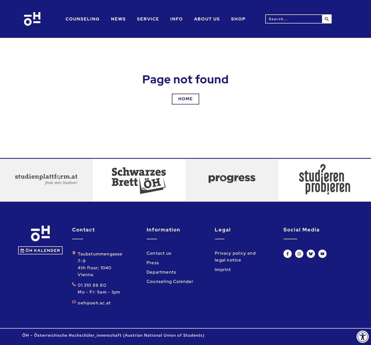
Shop (238, 19)
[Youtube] (322, 254)
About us (207, 19)
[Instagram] (299, 254)
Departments (161, 272)
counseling (83, 19)
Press (153, 263)
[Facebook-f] (287, 254)
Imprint (223, 269)
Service (148, 19)
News (118, 19)
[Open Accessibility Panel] (363, 337)
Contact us (159, 253)
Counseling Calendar (170, 281)
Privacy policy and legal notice (235, 256)
